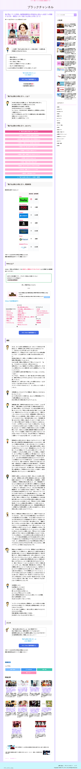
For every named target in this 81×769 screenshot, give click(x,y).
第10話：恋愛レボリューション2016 (29, 169)
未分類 (58, 145)
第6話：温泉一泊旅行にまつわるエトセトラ (29, 154)
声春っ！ (9, 320)
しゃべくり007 (40, 314)
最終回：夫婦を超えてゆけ (29, 173)
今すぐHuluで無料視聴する (29, 79)
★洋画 (58, 127)
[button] (75, 14)
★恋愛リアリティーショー (62, 134)
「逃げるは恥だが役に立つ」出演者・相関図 (29, 177)
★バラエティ (59, 118)
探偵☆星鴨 (9, 318)
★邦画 (58, 113)
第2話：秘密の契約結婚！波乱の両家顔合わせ (29, 139)
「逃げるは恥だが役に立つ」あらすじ (29, 131)
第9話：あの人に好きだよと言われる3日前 (29, 165)
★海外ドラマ (59, 129)
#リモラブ (20, 322)
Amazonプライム (23, 244)
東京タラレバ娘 (21, 318)
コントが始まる (10, 316)
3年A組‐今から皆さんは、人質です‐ (26, 316)
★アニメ (58, 120)
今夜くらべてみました (42, 311)
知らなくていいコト (22, 324)
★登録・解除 (59, 143)
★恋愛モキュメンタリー (61, 136)
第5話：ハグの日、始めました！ (29, 150)
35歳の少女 (20, 311)
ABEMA (21, 220)
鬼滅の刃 (39, 320)
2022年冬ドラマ (60, 111)
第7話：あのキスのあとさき (29, 158)
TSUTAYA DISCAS (23, 228)
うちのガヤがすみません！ (43, 313)
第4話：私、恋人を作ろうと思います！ (29, 146)
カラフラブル (10, 313)
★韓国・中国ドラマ (60, 131)
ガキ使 (38, 309)
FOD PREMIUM (23, 204)
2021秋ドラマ (59, 109)
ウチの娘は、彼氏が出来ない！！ (26, 309)
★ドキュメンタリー (60, 138)
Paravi (20, 236)
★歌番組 (58, 122)
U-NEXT (21, 212)
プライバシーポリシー (69, 765)
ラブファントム (10, 322)
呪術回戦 (39, 322)
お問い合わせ (60, 765)
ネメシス (9, 311)
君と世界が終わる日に (23, 307)
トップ (75, 765)
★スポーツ (59, 141)
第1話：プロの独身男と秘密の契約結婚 (29, 135)
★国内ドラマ (8, 662)
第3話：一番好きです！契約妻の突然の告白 (29, 143)
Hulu (20, 196)
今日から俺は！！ (22, 313)
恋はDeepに (9, 314)
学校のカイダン (21, 320)
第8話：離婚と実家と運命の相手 (29, 162)
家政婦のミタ (21, 314)
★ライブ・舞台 (60, 125)
